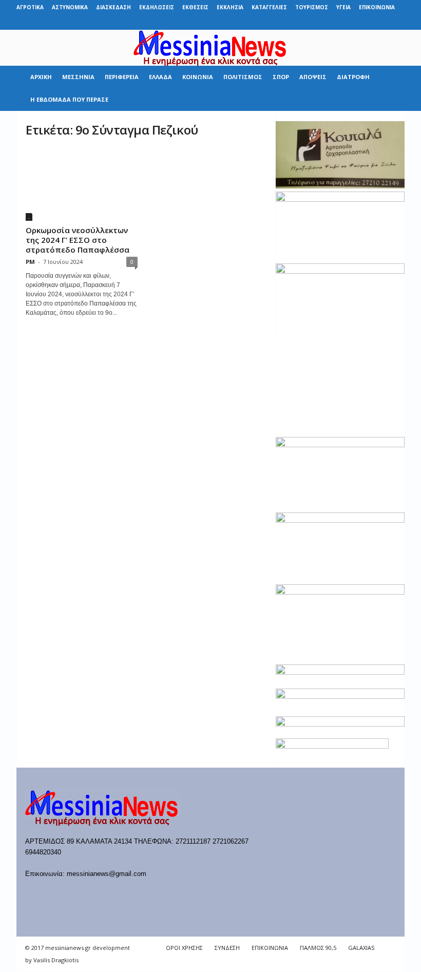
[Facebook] (317, 22)
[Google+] (349, 22)
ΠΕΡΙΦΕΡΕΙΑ (122, 77)
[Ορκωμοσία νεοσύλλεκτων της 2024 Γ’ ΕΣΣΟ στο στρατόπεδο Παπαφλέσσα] (82, 184)
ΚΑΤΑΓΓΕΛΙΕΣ (269, 7)
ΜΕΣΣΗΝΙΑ (78, 77)
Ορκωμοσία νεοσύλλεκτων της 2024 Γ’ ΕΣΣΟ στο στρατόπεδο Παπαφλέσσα (77, 240)
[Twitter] (381, 22)
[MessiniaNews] (210, 48)
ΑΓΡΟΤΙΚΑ (30, 7)
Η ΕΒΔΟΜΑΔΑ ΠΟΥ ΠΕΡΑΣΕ (69, 99)
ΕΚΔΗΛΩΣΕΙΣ (156, 7)
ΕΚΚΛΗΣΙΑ (230, 7)
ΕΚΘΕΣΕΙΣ (195, 7)
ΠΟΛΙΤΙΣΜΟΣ (242, 77)
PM (30, 261)
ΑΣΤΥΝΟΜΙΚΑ (70, 7)
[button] (389, 88)
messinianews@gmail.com (106, 874)
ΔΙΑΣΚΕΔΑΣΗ (113, 7)
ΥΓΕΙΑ (343, 7)
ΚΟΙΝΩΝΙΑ (197, 77)
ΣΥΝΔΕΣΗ (227, 947)
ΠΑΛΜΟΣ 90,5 (318, 947)
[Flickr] (333, 22)
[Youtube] (397, 22)
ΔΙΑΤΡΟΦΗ (353, 77)
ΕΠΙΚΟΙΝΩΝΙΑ (377, 7)
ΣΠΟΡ (281, 77)
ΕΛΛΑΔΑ (160, 77)
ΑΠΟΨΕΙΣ (313, 77)
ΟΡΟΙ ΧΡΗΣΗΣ (184, 947)
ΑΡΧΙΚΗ (41, 77)
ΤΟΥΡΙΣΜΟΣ (311, 7)
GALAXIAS (361, 947)
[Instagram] (365, 22)
